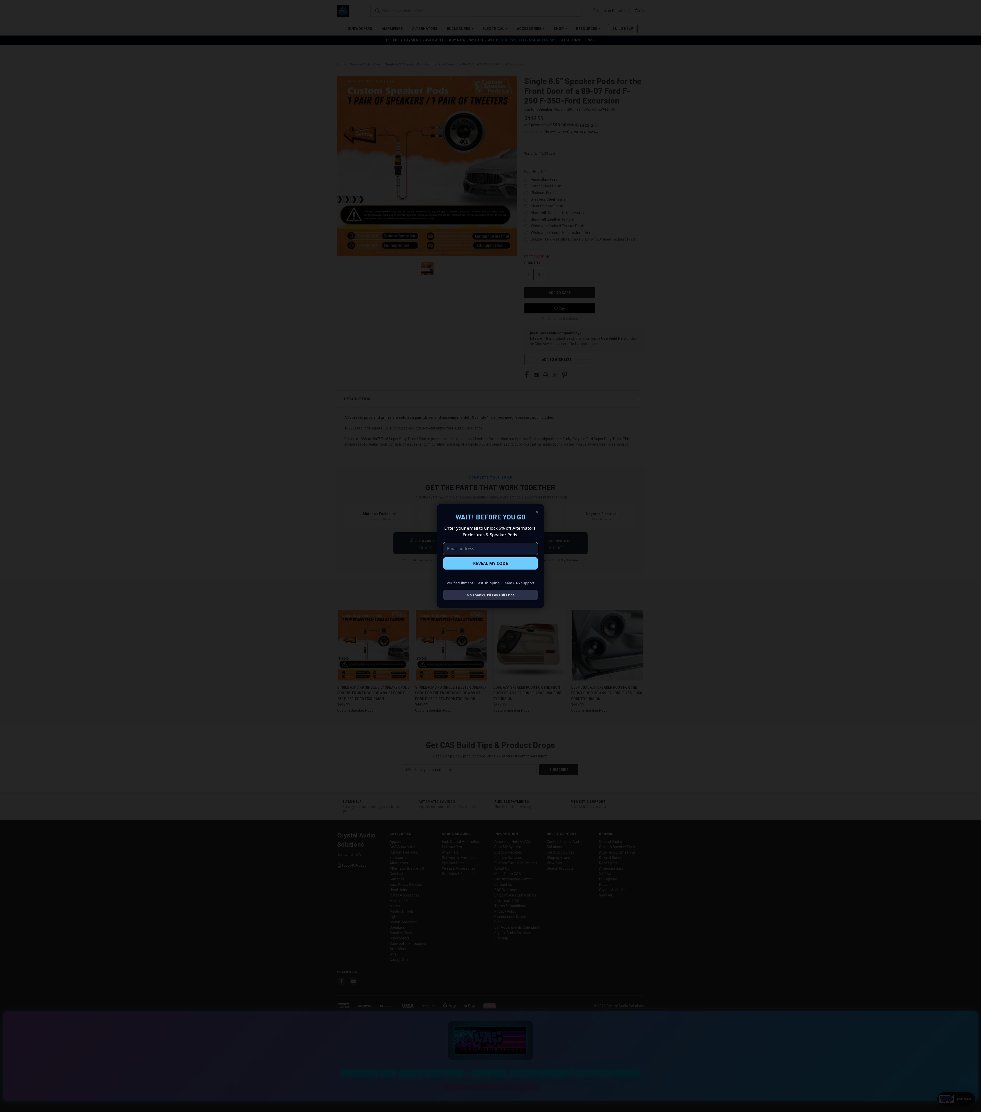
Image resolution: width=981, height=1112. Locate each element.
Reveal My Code (490, 563)
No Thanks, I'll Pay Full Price (491, 595)
